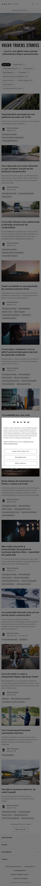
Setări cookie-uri (20, 463)
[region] (20, 443)
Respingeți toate (20, 457)
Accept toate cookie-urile (20, 451)
